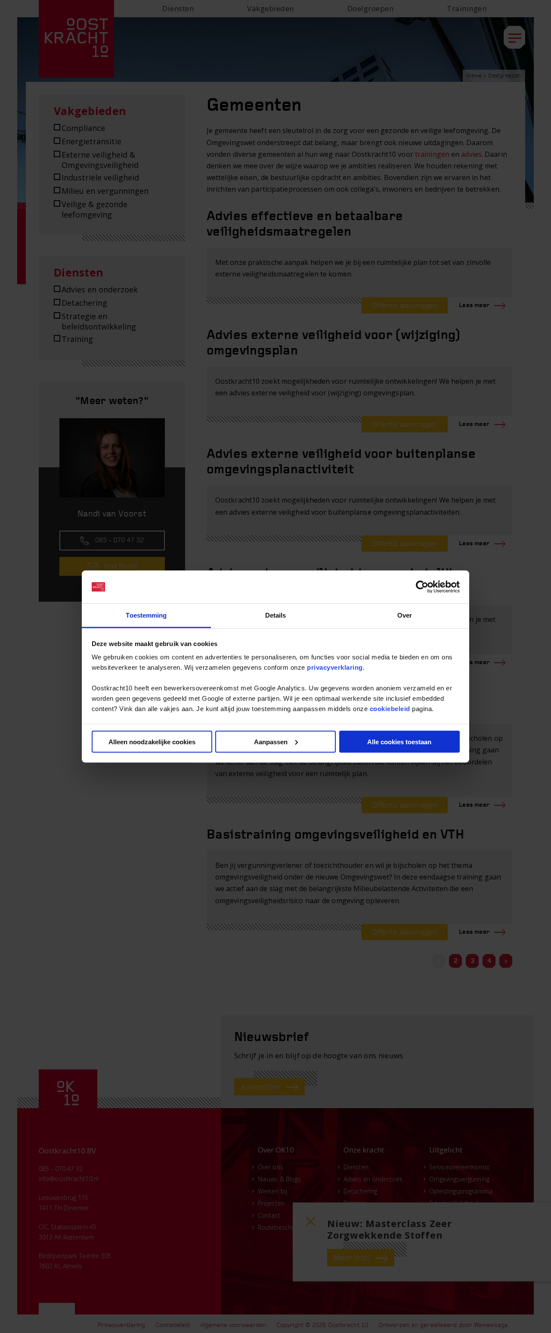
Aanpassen (271, 741)
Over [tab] (404, 615)
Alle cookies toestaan (399, 741)
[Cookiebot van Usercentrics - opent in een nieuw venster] (422, 587)
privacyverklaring (335, 667)
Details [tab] (275, 615)
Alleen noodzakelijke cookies (151, 741)
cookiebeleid (390, 708)
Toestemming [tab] (146, 615)
